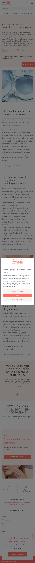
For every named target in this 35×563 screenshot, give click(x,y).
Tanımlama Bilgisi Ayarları (17, 291)
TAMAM (17, 295)
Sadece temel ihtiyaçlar (17, 299)
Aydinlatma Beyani (10, 286)
